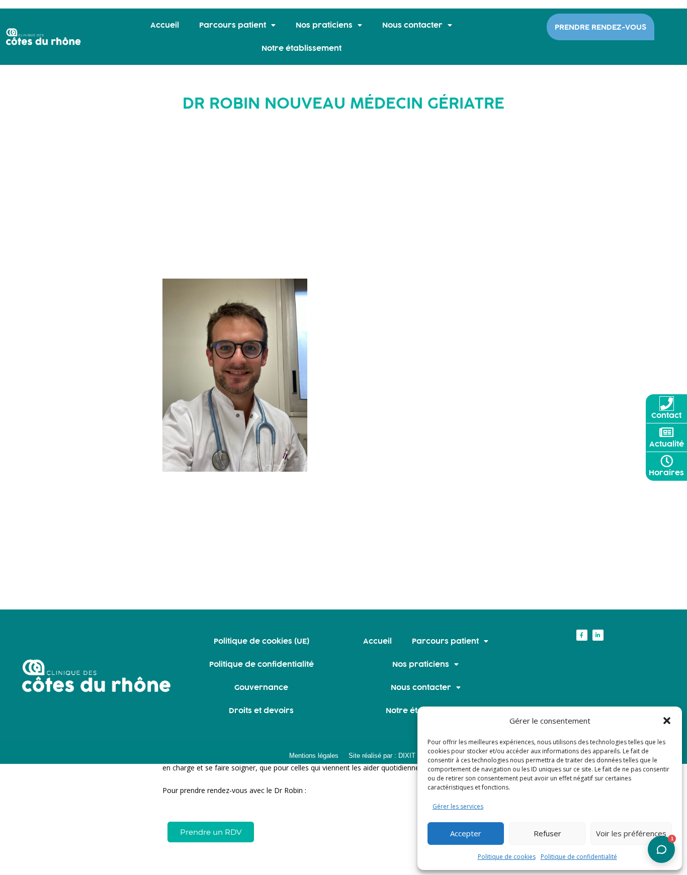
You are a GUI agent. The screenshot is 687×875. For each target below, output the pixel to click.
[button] (667, 721)
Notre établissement (301, 48)
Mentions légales (313, 755)
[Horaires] (666, 461)
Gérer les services (458, 806)
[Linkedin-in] (598, 635)
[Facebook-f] (581, 635)
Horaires (666, 472)
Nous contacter (412, 25)
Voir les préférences (631, 833)
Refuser (547, 833)
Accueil (164, 25)
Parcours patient (232, 25)
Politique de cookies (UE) (261, 641)
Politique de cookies (507, 856)
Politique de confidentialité (579, 856)
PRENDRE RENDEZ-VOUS (600, 27)
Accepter (465, 833)
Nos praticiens (324, 25)
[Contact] (666, 403)
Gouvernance (261, 687)
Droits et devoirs (261, 710)
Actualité (666, 444)
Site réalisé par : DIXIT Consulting (398, 755)
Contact (666, 415)
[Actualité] (666, 432)
